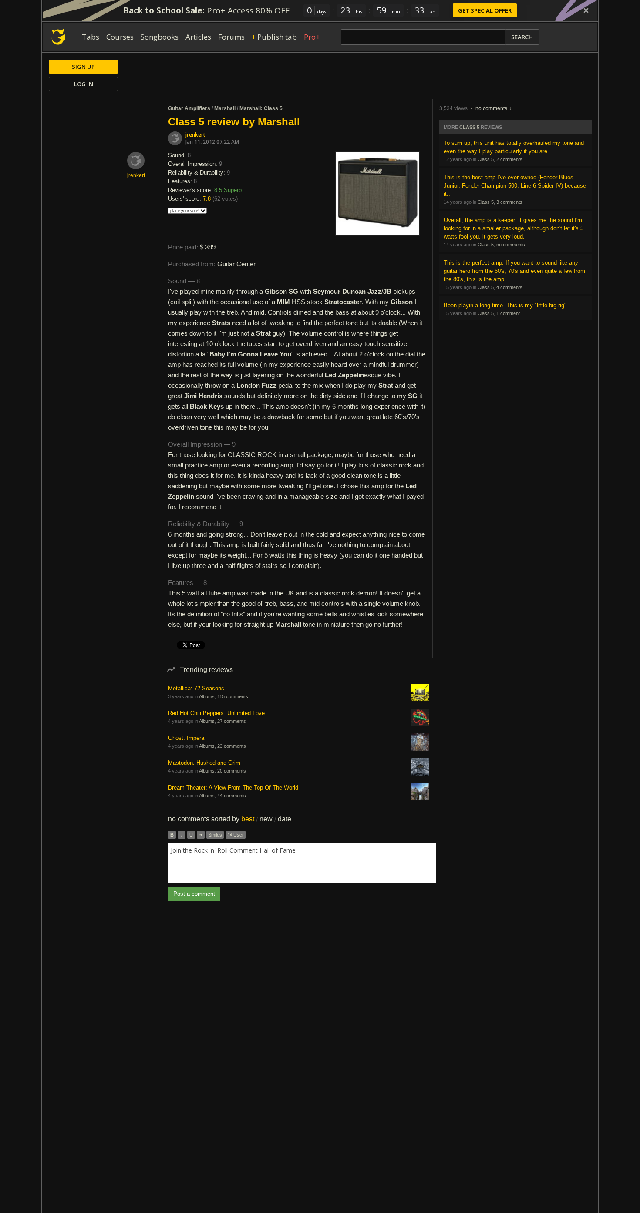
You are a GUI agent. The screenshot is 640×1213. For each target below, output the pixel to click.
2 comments (509, 159)
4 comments (509, 287)
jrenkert (195, 134)
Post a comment (194, 893)
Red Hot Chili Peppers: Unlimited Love (216, 713)
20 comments (231, 770)
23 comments (231, 746)
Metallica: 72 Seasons (196, 688)
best (247, 819)
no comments (491, 108)
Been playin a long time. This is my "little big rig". (506, 305)
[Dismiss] (586, 10)
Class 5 (469, 127)
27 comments (231, 721)
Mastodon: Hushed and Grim (204, 762)
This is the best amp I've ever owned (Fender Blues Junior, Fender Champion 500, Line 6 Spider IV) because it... (515, 185)
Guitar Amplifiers (189, 108)
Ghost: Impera (186, 738)
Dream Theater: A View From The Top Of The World (233, 787)
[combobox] (302, 863)
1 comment (508, 313)
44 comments (231, 795)
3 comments (509, 202)
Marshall (225, 108)
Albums (207, 696)
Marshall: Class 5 (261, 108)
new (266, 819)
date (284, 819)
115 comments (232, 696)
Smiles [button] (215, 834)
